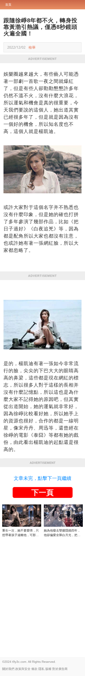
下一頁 (42, 492)
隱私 (41, 669)
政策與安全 (23, 669)
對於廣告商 (60, 669)
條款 (34, 669)
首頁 (8, 4)
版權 (48, 669)
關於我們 (8, 669)
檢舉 (32, 47)
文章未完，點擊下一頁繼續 (42, 478)
